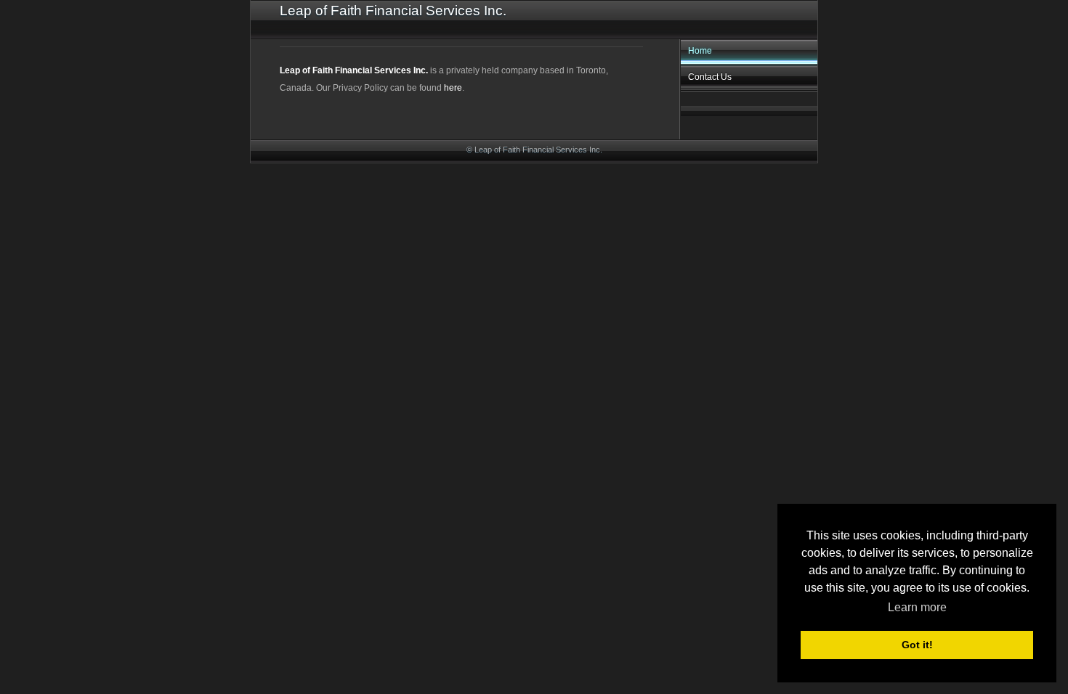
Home (700, 51)
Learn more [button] (917, 607)
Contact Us (710, 77)
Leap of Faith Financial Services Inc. (354, 70)
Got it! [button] (917, 644)
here (453, 88)
